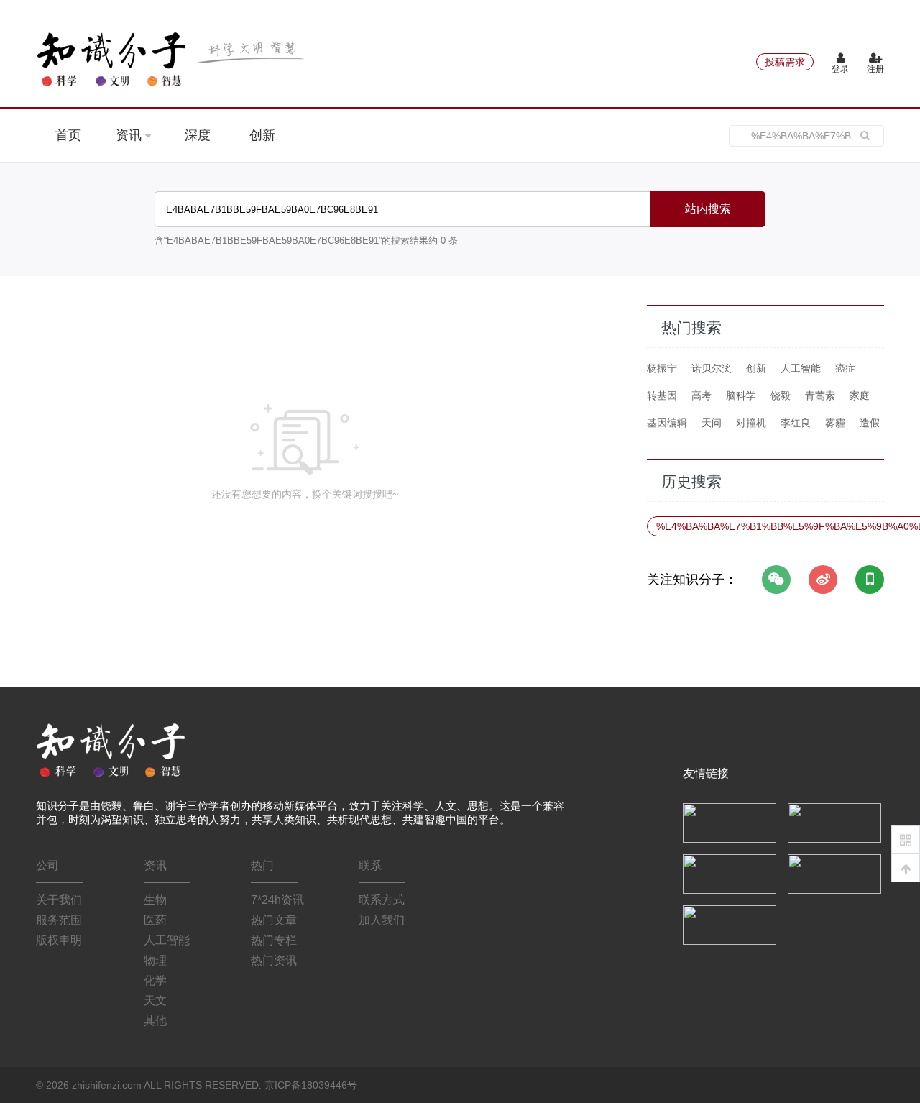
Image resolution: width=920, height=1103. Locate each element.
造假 (870, 423)
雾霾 (835, 423)
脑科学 (741, 395)
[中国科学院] (729, 822)
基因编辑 (667, 423)
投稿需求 (785, 62)
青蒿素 (820, 395)
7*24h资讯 (277, 900)
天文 (155, 1000)
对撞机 (751, 423)
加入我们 (382, 920)
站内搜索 (708, 209)
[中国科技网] (834, 822)
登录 (840, 69)
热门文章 (274, 920)
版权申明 (59, 940)
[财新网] (834, 873)
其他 (155, 1021)
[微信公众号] (776, 579)
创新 (262, 135)
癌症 (845, 368)
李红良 (796, 423)
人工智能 (801, 368)
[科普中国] (729, 873)
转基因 (662, 395)
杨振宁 (662, 368)
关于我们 (59, 900)
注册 (875, 69)
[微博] (823, 579)
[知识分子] (172, 59)
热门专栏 (274, 940)
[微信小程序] (869, 579)
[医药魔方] (729, 924)
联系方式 (382, 900)
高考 (701, 395)
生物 (155, 900)
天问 (712, 423)
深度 (198, 135)
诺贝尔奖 (711, 368)
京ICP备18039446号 (310, 1085)
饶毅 (780, 395)
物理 (155, 960)
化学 (155, 980)
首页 (68, 135)
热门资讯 (274, 960)
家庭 (860, 395)
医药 (155, 920)
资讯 (130, 135)
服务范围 (59, 920)
